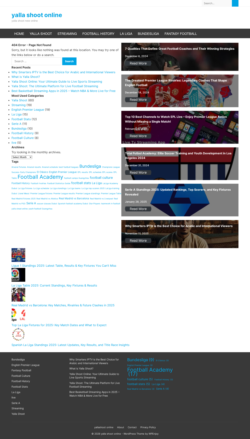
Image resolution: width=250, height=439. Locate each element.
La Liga (126, 33)
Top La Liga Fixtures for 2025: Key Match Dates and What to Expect (59, 325)
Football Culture (21, 375)
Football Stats (20, 386)
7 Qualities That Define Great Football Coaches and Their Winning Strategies (179, 48)
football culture (140, 379)
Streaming (67, 33)
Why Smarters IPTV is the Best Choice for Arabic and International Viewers (179, 226)
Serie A (16, 402)
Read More (138, 63)
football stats (138, 384)
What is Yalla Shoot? (81, 368)
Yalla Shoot (41, 33)
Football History (98, 33)
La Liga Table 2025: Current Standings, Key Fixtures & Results (54, 285)
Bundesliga (148, 33)
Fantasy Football (181, 33)
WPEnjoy (153, 433)
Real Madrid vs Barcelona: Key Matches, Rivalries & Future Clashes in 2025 (63, 305)
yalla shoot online (37, 15)
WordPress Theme (134, 433)
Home (19, 33)
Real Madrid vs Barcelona (140, 389)
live (14, 397)
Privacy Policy (148, 427)
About (120, 427)
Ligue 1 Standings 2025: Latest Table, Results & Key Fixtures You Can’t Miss (64, 265)
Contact (132, 427)
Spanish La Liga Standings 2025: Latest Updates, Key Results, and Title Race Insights (70, 345)
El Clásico (162, 360)
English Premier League (26, 365)
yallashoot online (103, 427)
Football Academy (150, 372)
